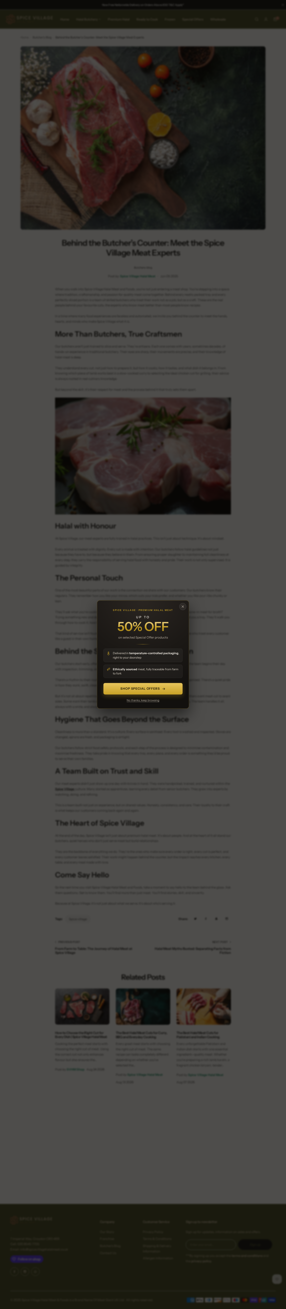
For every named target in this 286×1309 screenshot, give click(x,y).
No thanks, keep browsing (143, 700)
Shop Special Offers (140, 689)
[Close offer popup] (182, 606)
